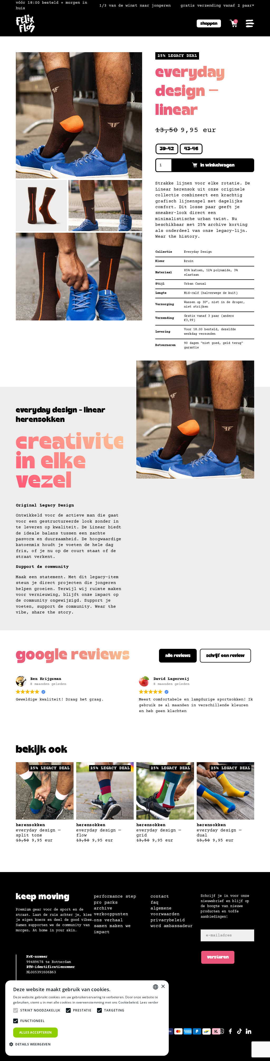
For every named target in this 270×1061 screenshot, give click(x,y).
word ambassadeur (172, 926)
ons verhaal (108, 920)
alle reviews (177, 656)
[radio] (167, 149)
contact (160, 896)
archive (103, 908)
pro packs (106, 902)
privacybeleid (168, 920)
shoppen (208, 23)
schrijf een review (225, 656)
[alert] (87, 1018)
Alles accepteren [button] (35, 1032)
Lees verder (149, 1002)
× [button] (163, 987)
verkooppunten (111, 914)
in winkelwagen (217, 165)
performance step (115, 896)
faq (154, 902)
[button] (32, 1044)
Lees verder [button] (150, 724)
